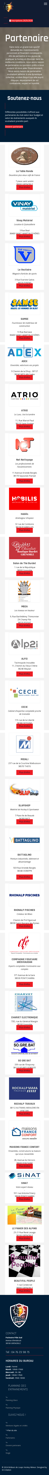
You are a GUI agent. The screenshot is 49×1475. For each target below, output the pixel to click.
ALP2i (24, 659)
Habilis (24, 514)
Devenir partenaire (14, 126)
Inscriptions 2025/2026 (22, 20)
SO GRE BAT (24, 1060)
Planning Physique (13, 1408)
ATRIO (24, 410)
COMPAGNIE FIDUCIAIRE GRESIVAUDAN (24, 961)
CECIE (24, 707)
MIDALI (24, 759)
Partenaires (10, 1438)
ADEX (24, 361)
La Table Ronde (24, 171)
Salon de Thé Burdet (24, 563)
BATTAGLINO (24, 855)
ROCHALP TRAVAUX (24, 1104)
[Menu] (45, 4)
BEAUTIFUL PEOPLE (24, 1281)
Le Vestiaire (24, 270)
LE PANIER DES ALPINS (24, 1228)
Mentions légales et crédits (17, 1425)
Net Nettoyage (24, 460)
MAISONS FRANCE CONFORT (24, 1147)
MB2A (24, 606)
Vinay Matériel (24, 220)
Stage (8, 1453)
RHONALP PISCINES (24, 910)
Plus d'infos (24, 187)
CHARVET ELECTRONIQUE (24, 1017)
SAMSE (24, 319)
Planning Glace (12, 1400)
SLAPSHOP (24, 805)
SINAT (24, 1183)
